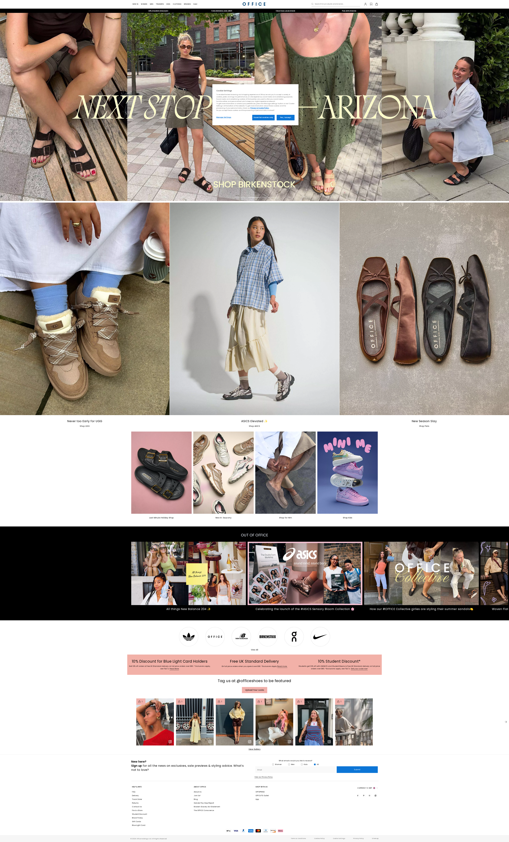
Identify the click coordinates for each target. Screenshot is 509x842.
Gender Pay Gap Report (204, 803)
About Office (200, 787)
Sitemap (375, 838)
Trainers (160, 4)
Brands (187, 4)
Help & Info (137, 787)
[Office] (254, 4)
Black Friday (137, 818)
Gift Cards (136, 821)
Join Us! (197, 795)
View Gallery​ (254, 749)
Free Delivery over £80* (221, 11)
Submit (357, 769)
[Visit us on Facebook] (358, 795)
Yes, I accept (285, 117)
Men (151, 4)
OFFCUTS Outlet (262, 795)
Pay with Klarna (349, 11)
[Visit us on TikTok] (376, 795)
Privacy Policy (358, 838)
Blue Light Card (138, 825)
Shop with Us (261, 787)
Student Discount (139, 814)
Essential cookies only (263, 117)
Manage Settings (223, 117)
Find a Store (137, 810)
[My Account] (364, 4)
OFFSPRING (260, 792)
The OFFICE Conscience (204, 810)
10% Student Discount (158, 11)
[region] (255, 104)
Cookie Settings (339, 838)
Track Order (137, 799)
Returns (135, 803)
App (257, 799)
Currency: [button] (364, 788)
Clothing (177, 4)
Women (144, 4)
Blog (196, 799)
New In (135, 4)
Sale (195, 4)
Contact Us (137, 807)
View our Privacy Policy (263, 777)
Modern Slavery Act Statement (207, 807)
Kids (168, 4)
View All (254, 649)
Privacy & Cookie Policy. (259, 108)
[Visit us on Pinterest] (364, 795)
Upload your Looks (254, 690)
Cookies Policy (319, 838)
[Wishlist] (369, 4)
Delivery (135, 795)
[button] (506, 722)
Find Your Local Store (285, 11)
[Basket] (375, 4)
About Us (197, 792)
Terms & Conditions (298, 838)
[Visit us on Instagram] (370, 795)
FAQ (133, 792)
